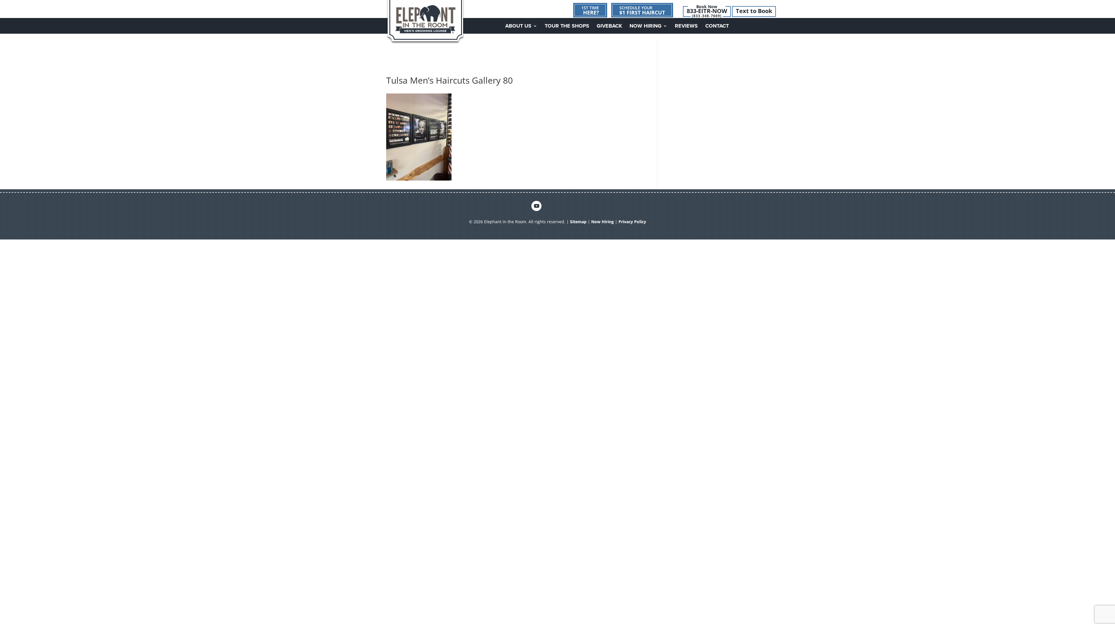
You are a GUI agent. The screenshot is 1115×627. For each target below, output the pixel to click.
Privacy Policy (632, 221)
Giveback (609, 26)
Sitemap (578, 221)
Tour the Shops (567, 26)
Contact (717, 26)
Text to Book (754, 11)
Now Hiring (645, 26)
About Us (518, 26)
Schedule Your (642, 10)
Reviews (686, 26)
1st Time (590, 10)
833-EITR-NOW (707, 11)
